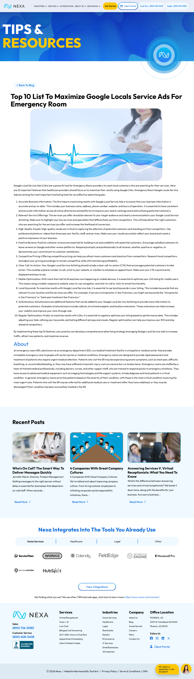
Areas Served (135, 626)
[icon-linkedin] (163, 638)
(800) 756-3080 (180, 6)
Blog (131, 622)
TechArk (94, 671)
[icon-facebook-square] (151, 638)
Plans (131, 634)
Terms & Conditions (129, 671)
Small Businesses (110, 647)
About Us (133, 617)
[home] (14, 5)
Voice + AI (64, 622)
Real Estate (107, 630)
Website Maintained (75, 671)
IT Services (107, 643)
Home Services (35, 541)
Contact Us (134, 639)
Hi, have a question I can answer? (166, 669)
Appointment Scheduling (71, 639)
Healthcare (76, 541)
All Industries (108, 651)
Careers (133, 630)
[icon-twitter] (168, 638)
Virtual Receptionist (68, 617)
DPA (145, 671)
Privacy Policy (109, 671)
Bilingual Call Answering (70, 630)
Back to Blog (26, 85)
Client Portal (130, 6)
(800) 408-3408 (156, 6)
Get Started (110, 6)
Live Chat (63, 626)
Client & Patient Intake (69, 643)
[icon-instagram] (157, 638)
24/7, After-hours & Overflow (73, 634)
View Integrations (97, 587)
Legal (117, 541)
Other (158, 541)
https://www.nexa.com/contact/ (142, 597)
